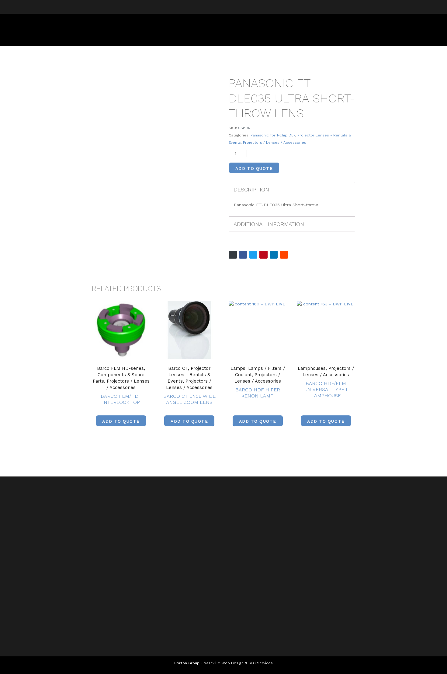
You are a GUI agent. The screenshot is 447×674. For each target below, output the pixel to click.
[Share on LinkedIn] (274, 255)
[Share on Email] (233, 255)
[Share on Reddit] (284, 255)
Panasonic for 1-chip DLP (273, 135)
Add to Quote (254, 168)
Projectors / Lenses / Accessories (274, 142)
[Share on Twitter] (253, 255)
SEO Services (260, 663)
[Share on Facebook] (243, 255)
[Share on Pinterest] (263, 255)
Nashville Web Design (224, 663)
